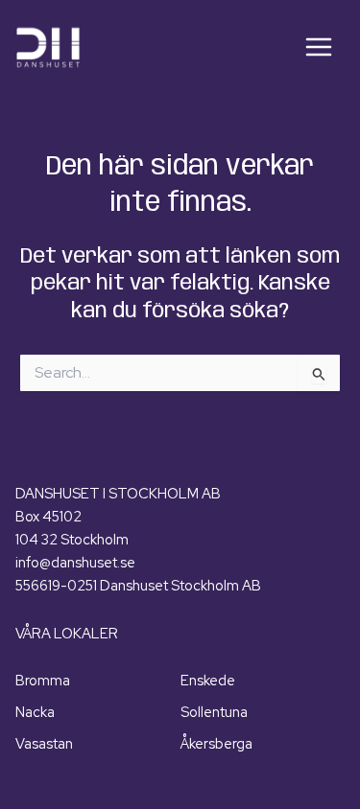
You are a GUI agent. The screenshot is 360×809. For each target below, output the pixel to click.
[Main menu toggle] (319, 47)
